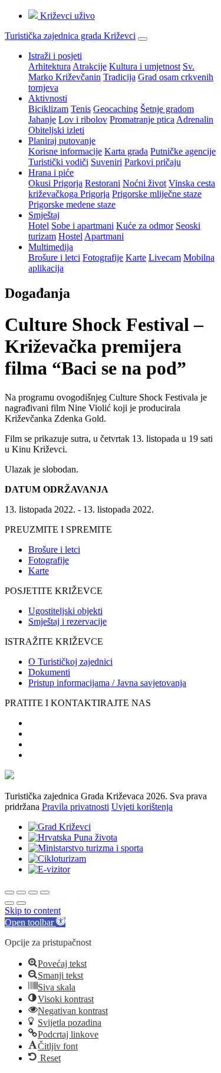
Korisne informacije (65, 151)
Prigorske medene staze (72, 204)
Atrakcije (89, 66)
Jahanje (42, 119)
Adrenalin (194, 119)
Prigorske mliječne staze (157, 194)
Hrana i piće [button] (51, 173)
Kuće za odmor (144, 226)
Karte (136, 257)
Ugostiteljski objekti (65, 611)
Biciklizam (48, 109)
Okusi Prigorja (55, 183)
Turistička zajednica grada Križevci (70, 36)
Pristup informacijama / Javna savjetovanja (107, 683)
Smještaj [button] (44, 215)
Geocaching (115, 109)
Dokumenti (49, 672)
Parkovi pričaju (152, 162)
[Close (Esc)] (9, 892)
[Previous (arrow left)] (9, 903)
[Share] (21, 892)
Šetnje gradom (167, 109)
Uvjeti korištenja (142, 807)
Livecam (165, 257)
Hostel (70, 236)
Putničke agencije (183, 151)
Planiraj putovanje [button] (61, 141)
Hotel (38, 226)
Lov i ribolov (82, 119)
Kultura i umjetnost (144, 66)
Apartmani (104, 236)
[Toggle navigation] (142, 39)
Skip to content (33, 910)
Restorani (102, 183)
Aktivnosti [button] (47, 98)
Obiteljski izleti (56, 130)
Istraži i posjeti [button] (55, 56)
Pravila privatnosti (75, 807)
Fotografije (103, 257)
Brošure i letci (54, 257)
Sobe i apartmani (82, 226)
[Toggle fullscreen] (33, 892)
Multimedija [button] (50, 247)
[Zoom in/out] (45, 892)
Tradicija (119, 77)
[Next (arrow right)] (21, 903)
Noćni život (144, 183)
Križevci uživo (66, 16)
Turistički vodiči (58, 162)
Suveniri (106, 162)
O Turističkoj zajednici (70, 662)
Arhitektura (49, 66)
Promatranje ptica (142, 119)
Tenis (81, 109)
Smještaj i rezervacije (67, 621)
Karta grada (126, 151)
